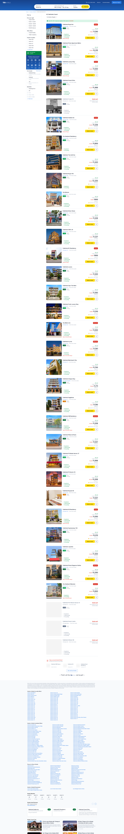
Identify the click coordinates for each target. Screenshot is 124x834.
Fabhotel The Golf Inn (75, 770)
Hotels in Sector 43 (54, 710)
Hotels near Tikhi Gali (56, 759)
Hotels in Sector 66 (31, 718)
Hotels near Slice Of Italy (78, 751)
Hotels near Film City (31, 736)
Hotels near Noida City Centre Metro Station (81, 744)
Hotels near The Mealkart (78, 757)
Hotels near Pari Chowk (56, 748)
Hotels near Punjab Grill (31, 750)
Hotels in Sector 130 (31, 703)
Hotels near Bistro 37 (31, 728)
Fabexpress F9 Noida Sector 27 (33, 778)
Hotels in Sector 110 (54, 700)
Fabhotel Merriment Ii (31, 772)
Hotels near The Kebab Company (33, 757)
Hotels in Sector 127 (74, 701)
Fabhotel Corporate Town (55, 773)
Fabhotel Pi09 (53, 772)
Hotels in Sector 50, (54, 713)
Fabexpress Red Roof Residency (77, 781)
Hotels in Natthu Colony (54, 696)
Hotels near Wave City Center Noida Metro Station (37, 760)
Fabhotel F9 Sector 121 (54, 777)
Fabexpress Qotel (74, 777)
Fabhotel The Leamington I (55, 774)
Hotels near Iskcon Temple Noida (79, 739)
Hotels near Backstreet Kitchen (79, 724)
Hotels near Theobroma (77, 758)
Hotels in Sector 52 (31, 714)
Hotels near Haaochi (56, 737)
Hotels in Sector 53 (54, 714)
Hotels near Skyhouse (56, 751)
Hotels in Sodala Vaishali (75, 692)
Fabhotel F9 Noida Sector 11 (55, 769)
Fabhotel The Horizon (31, 773)
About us (98, 2)
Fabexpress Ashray (75, 765)
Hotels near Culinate (77, 732)
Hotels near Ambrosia (31, 724)
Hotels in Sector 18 (31, 705)
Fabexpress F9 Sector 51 (32, 777)
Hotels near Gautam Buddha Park (79, 736)
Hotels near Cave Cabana (32, 729)
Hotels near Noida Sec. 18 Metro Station (35, 745)
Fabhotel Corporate (54, 768)
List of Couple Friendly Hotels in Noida (34, 790)
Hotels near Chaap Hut (56, 729)
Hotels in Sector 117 (74, 700)
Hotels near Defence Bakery (57, 733)
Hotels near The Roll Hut (32, 758)
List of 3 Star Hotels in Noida (55, 788)
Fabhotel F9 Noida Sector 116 (33, 783)
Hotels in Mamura (30, 696)
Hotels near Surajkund (56, 753)
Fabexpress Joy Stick (75, 774)
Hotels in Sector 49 (31, 713)
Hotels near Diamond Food (32, 735)
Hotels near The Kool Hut (57, 757)
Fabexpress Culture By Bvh (32, 776)
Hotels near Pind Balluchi (32, 749)
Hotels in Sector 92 (54, 692)
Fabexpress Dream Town (76, 783)
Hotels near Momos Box (57, 742)
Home (27, 11)
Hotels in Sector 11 (30, 700)
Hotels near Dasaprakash (32, 733)
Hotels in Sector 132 (54, 703)
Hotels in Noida (33, 11)
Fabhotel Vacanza (74, 768)
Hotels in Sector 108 (74, 699)
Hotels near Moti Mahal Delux (78, 742)
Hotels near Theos (31, 759)
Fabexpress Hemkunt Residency (33, 767)
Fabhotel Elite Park (31, 768)
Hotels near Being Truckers (78, 726)
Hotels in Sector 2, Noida (75, 705)
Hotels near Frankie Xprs (57, 736)
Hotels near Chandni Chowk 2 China (34, 731)
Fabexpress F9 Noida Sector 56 (77, 772)
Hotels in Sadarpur (74, 696)
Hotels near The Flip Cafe (57, 755)
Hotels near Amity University (57, 724)
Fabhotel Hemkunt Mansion (55, 765)
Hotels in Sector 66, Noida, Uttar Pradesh (78, 717)
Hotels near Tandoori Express (58, 754)
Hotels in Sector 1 (30, 697)
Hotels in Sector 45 (31, 712)
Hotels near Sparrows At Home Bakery (34, 753)
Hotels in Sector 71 (74, 718)
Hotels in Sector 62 (74, 716)
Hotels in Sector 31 (74, 708)
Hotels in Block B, (30, 694)
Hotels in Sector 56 (31, 716)
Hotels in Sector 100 (54, 697)
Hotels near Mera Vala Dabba (33, 742)
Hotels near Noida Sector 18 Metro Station (35, 746)
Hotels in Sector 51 (74, 713)
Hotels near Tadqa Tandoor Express (34, 754)
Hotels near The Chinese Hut (32, 755)
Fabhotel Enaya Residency (76, 782)
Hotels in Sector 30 (54, 708)
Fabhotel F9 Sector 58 (54, 778)
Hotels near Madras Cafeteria (79, 741)
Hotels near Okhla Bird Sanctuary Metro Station (82, 746)
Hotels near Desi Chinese (78, 733)
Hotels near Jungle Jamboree (58, 740)
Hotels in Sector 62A (31, 717)
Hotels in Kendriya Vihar (55, 695)
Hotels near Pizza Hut (56, 749)
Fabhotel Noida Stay (75, 767)
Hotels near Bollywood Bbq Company (59, 728)
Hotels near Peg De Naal (78, 748)
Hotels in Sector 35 (54, 709)
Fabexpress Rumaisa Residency (33, 781)
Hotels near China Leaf (56, 731)
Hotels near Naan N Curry (57, 744)
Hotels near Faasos (77, 735)
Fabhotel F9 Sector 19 (75, 776)
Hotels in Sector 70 (54, 718)
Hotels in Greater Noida (31, 695)
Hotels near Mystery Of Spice (33, 744)
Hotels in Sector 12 (31, 701)
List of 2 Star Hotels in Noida (32, 788)
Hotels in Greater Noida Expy (75, 694)
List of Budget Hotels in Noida (78, 788)
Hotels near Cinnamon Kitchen (33, 732)
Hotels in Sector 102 (74, 697)
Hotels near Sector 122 (31, 751)
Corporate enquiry (106, 2)
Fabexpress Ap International (76, 778)
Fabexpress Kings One (31, 770)
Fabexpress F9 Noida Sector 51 (77, 773)
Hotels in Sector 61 (53, 716)
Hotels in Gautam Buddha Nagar (56, 694)
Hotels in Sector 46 (54, 712)
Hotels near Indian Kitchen (57, 739)
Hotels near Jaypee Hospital (32, 740)
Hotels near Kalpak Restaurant (33, 741)
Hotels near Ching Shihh (77, 731)
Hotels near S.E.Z (76, 750)
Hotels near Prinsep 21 (77, 749)
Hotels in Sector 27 (31, 708)
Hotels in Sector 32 (31, 709)
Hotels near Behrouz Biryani (57, 726)
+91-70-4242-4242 (91, 2)
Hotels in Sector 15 (53, 704)
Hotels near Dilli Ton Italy (57, 735)
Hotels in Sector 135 (74, 703)
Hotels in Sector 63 (54, 717)
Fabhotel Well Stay (53, 781)
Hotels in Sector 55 (74, 714)
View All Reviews (31, 805)
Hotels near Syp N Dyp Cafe (78, 753)
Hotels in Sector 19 (53, 705)
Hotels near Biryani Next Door (79, 727)
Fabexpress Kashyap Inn (55, 782)
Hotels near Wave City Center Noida (59, 760)
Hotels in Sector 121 (54, 701)
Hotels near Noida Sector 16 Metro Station (81, 745)
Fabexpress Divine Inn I (54, 770)
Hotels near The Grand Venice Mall (80, 755)
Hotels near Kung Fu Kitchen (57, 741)
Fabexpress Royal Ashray (55, 767)
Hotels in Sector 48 (74, 712)
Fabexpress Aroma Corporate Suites (78, 769)
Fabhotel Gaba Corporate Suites (33, 769)
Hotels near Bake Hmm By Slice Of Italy (34, 726)
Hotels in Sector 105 (54, 699)
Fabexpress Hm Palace (54, 776)
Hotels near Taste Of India (78, 754)
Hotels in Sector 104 (31, 699)
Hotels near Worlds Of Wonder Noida (80, 760)
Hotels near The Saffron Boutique (58, 758)
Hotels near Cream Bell (56, 732)
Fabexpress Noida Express (55, 783)
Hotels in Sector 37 (74, 709)
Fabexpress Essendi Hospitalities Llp (34, 782)
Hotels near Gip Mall (31, 737)
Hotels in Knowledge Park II (75, 695)
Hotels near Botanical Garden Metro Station (81, 728)
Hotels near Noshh (55, 746)
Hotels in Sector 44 (74, 710)
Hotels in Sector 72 (31, 719)
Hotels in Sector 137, (31, 704)
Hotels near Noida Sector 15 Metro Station (60, 745)
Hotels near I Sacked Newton (78, 737)
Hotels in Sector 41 (31, 710)
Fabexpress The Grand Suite (32, 774)
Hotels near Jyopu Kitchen (78, 740)
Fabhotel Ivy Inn (30, 765)
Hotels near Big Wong (56, 727)
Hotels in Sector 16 (74, 704)
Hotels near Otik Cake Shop (32, 748)
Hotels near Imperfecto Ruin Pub (33, 739)
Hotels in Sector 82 (54, 719)
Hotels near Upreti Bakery (78, 759)
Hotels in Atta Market (31, 692)
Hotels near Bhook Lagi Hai (32, 727)
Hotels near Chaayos (77, 729)
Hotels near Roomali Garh (57, 750)
